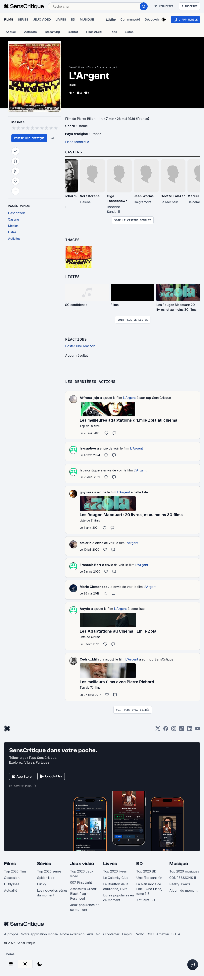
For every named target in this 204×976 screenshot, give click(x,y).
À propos (11, 934)
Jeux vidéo (82, 863)
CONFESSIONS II (182, 878)
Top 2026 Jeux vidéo (81, 873)
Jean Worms (144, 196)
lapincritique (90, 470)
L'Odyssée (11, 884)
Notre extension (72, 934)
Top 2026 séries (49, 871)
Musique (178, 863)
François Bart (90, 565)
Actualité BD (145, 900)
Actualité (10, 890)
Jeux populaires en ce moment (84, 907)
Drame (101, 67)
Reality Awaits (179, 884)
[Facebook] (165, 730)
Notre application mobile (39, 934)
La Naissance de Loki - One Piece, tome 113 (149, 889)
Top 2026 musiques (184, 871)
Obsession (12, 878)
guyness (86, 492)
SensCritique (76, 67)
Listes (72, 276)
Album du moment (183, 890)
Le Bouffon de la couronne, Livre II (116, 886)
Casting (73, 151)
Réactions (76, 339)
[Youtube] (197, 730)
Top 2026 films (15, 871)
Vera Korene (90, 196)
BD (139, 863)
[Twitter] (157, 730)
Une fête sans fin (149, 878)
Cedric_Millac (90, 659)
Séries (44, 863)
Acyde (85, 609)
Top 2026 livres (115, 871)
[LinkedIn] (189, 730)
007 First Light (81, 882)
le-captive (88, 448)
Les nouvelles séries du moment (52, 892)
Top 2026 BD (146, 871)
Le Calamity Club (115, 878)
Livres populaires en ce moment (118, 897)
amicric (85, 543)
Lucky (41, 884)
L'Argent (112, 67)
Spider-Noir (46, 878)
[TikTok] (181, 730)
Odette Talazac (173, 196)
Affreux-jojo (89, 398)
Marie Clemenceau (95, 587)
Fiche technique (77, 142)
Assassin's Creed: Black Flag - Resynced (83, 893)
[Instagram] (173, 730)
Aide (90, 934)
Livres (110, 863)
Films (90, 67)
